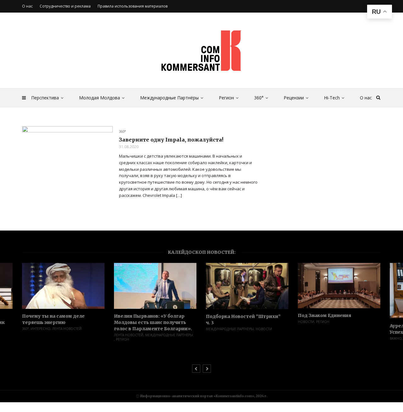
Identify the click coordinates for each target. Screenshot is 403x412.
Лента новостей (67, 328)
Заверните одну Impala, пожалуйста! (171, 139)
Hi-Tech (332, 98)
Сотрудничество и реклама (65, 6)
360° (259, 98)
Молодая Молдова (99, 98)
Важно (396, 338)
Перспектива (45, 98)
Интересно (40, 328)
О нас (366, 98)
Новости (264, 329)
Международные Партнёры (169, 98)
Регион (226, 98)
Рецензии (294, 98)
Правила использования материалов (132, 6)
